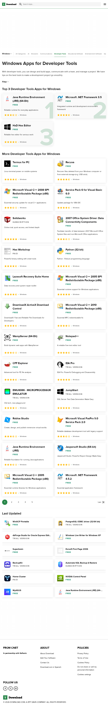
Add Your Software (47, 658)
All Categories (21, 54)
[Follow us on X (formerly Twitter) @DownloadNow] (10, 688)
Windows (6, 54)
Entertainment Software (93, 54)
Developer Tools (60, 54)
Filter (4, 82)
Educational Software (75, 54)
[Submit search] (20, 4)
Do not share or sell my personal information (87, 668)
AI (28, 54)
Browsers (34, 54)
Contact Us (44, 662)
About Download (47, 653)
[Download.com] (9, 4)
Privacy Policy (83, 653)
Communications (46, 54)
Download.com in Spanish (50, 667)
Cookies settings (84, 674)
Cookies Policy (83, 662)
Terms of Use (82, 658)
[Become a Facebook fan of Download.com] (5, 688)
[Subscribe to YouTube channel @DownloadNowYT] (16, 688)
